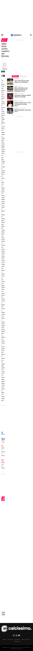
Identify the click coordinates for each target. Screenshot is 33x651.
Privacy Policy (26, 639)
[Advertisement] (16, 16)
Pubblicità (17, 641)
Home (4, 639)
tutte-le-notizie (4, 441)
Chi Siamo (10, 639)
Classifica (17, 639)
